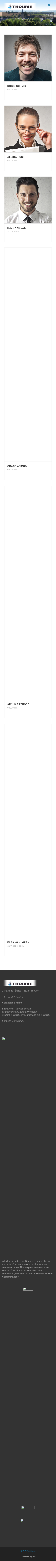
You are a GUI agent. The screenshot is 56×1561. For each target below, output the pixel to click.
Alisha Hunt (16, 157)
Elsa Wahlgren (18, 942)
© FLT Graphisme (28, 1551)
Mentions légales (29, 1556)
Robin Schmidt (17, 86)
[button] (46, 15)
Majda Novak (16, 228)
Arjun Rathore (18, 704)
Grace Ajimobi (17, 466)
